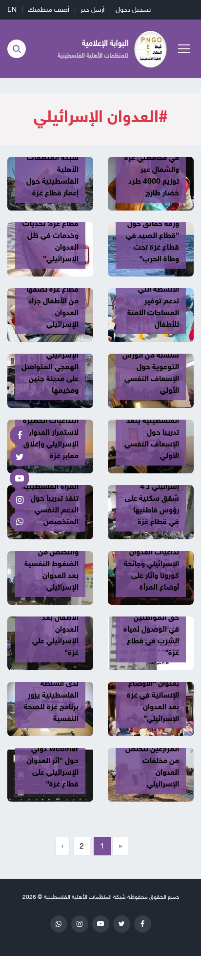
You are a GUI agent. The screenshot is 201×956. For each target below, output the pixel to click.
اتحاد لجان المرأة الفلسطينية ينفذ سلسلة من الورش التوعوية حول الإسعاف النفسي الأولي (150, 361)
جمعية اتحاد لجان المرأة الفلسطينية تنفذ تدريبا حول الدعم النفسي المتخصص (50, 498)
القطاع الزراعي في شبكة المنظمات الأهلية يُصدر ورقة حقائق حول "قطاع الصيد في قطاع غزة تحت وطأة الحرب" (150, 223)
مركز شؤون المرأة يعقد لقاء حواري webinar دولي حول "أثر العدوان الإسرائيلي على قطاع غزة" (50, 754)
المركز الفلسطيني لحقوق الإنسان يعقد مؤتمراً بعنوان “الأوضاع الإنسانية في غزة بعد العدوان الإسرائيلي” (150, 683)
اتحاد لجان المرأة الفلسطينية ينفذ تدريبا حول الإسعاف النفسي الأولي (151, 432)
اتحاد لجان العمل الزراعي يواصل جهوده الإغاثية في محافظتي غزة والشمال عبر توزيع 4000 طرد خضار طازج (151, 157)
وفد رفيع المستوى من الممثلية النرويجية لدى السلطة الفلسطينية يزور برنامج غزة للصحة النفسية (50, 683)
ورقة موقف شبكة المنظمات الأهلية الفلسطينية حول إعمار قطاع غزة (52, 169)
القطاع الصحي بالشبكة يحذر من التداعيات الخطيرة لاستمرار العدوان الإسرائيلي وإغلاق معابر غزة (51, 426)
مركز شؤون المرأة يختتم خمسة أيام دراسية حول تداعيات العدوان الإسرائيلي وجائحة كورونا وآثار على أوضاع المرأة (151, 552)
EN (12, 9)
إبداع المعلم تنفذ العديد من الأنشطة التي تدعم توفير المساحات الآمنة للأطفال (152, 295)
